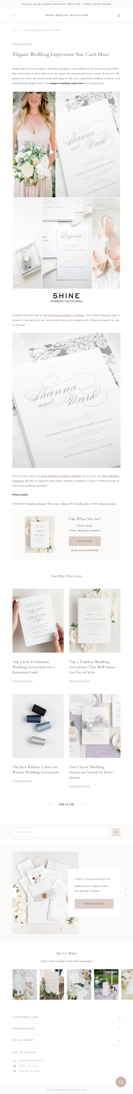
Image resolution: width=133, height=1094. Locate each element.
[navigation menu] (14, 15)
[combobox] (60, 832)
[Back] (50, 804)
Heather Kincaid (36, 504)
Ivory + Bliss (61, 504)
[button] (121, 1082)
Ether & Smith (108, 504)
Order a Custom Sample (85, 550)
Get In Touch (24, 1052)
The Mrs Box (82, 504)
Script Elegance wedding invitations (64, 315)
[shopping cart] (119, 15)
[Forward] (82, 804)
